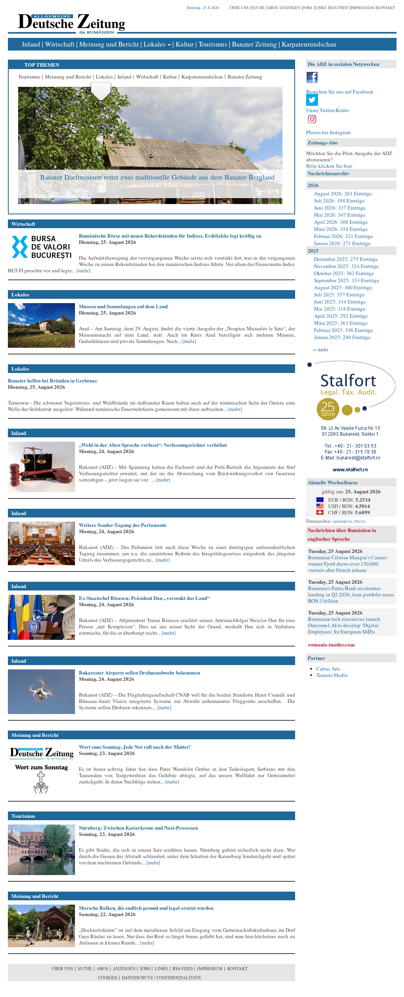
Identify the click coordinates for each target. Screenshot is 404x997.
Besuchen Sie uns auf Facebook (340, 91)
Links (321, 7)
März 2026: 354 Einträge (341, 229)
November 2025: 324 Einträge (346, 266)
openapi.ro (342, 521)
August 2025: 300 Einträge (343, 287)
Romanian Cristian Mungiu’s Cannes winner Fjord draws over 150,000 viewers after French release (347, 563)
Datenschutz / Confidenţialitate (161, 977)
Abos (272, 7)
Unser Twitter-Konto (327, 110)
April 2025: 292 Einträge (341, 316)
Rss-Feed (338, 7)
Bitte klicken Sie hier (329, 165)
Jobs (307, 7)
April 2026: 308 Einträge (341, 222)
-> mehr (320, 349)
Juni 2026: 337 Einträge (340, 207)
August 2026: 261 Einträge (343, 193)
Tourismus (212, 44)
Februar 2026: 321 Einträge (343, 236)
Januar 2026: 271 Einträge (342, 243)
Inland (31, 44)
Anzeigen (290, 7)
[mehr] (82, 270)
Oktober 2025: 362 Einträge (344, 273)
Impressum (362, 7)
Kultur (185, 44)
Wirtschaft (60, 44)
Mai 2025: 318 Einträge (339, 308)
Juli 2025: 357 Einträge (339, 294)
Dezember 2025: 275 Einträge (346, 259)
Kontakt (386, 7)
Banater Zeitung (254, 44)
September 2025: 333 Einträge (346, 280)
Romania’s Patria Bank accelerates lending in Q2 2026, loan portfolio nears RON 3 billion (351, 594)
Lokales (155, 44)
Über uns (239, 7)
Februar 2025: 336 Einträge (343, 330)
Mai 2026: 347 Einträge (339, 215)
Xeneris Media (332, 674)
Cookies (107, 977)
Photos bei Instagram (328, 132)
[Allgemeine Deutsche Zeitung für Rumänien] (70, 18)
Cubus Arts (328, 668)
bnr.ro (360, 521)
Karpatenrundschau (309, 44)
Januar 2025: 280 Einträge (342, 337)
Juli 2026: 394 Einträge (339, 200)
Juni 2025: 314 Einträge (340, 301)
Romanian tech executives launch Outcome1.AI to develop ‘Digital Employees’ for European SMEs (344, 625)
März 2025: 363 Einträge (341, 323)
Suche (258, 7)
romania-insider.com (331, 644)
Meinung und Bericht (109, 44)
